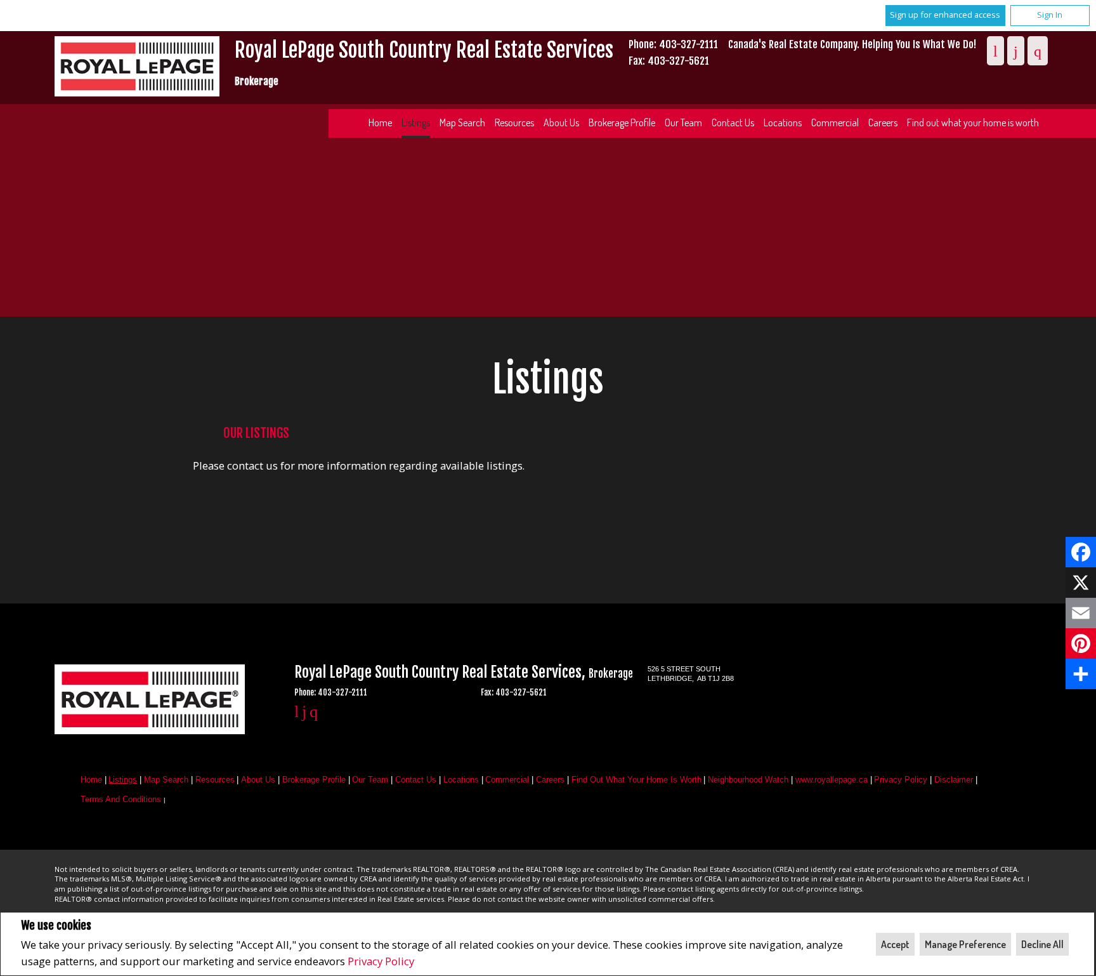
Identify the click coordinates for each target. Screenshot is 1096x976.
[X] (1081, 582)
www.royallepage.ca (831, 779)
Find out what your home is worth (973, 122)
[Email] (1081, 613)
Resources (514, 122)
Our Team (683, 122)
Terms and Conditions (121, 799)
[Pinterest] (1081, 643)
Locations (783, 122)
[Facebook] (1081, 552)
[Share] (1081, 674)
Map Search (462, 122)
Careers (882, 122)
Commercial (835, 122)
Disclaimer (953, 779)
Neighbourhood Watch (748, 779)
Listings (415, 122)
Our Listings (256, 433)
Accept (895, 944)
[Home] (137, 68)
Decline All (1042, 944)
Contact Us (733, 122)
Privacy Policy (381, 961)
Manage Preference (965, 944)
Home (380, 122)
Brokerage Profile (622, 122)
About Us (561, 122)
